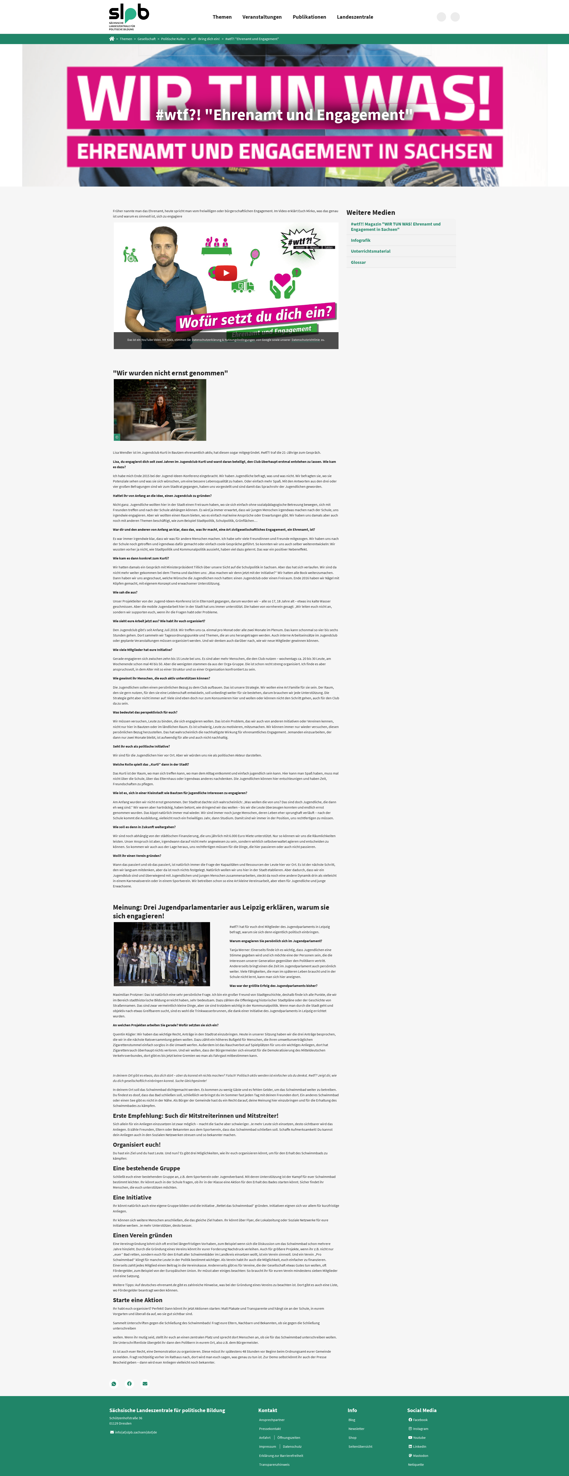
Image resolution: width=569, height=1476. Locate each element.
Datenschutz (292, 1446)
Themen (222, 16)
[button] (113, 1384)
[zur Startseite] (129, 17)
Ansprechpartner (272, 1419)
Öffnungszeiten (288, 1437)
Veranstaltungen (262, 16)
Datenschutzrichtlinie (306, 340)
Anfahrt (264, 1437)
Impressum (267, 1446)
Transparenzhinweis (274, 1464)
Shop (353, 1437)
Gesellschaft (147, 39)
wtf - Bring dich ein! (205, 39)
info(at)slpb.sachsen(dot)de (136, 1432)
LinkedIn (419, 1446)
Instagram (420, 1428)
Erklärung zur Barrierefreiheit (281, 1455)
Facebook (420, 1419)
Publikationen (309, 16)
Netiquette (416, 1464)
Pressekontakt (270, 1428)
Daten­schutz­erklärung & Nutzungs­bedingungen (223, 340)
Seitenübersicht (360, 1446)
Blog (352, 1419)
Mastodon (420, 1455)
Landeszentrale (355, 16)
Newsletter (357, 1428)
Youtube (419, 1437)
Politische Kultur (173, 39)
